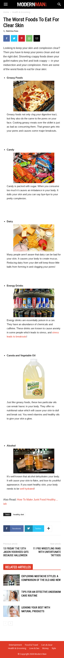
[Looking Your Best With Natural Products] (11, 611)
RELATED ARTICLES (18, 567)
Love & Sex (34, 648)
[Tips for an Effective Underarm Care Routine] (11, 595)
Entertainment (15, 644)
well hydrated (27, 488)
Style (54, 648)
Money (45, 648)
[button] (59, 4)
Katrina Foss (12, 31)
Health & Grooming (21, 12)
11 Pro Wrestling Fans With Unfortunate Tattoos (47, 552)
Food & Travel (31, 644)
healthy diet (18, 514)
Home (6, 12)
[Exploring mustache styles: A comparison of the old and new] (11, 580)
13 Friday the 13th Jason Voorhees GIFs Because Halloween (16, 552)
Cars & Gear (47, 644)
